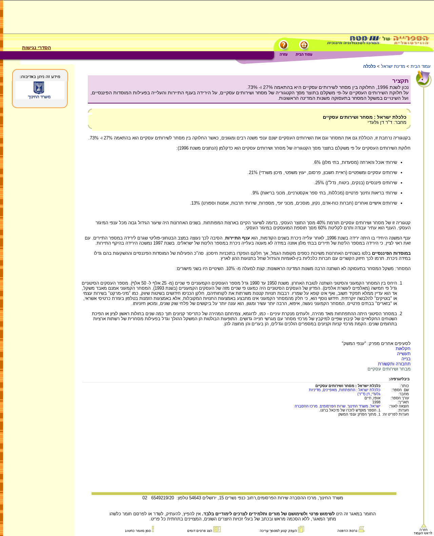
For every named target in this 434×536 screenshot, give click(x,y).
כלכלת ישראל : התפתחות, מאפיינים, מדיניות (344, 390)
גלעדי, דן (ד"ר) (368, 394)
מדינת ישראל (393, 66)
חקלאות (403, 348)
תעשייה (404, 353)
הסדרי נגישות (36, 47)
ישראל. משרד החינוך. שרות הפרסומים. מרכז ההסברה (337, 406)
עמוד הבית (421, 66)
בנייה (406, 358)
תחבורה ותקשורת (394, 363)
